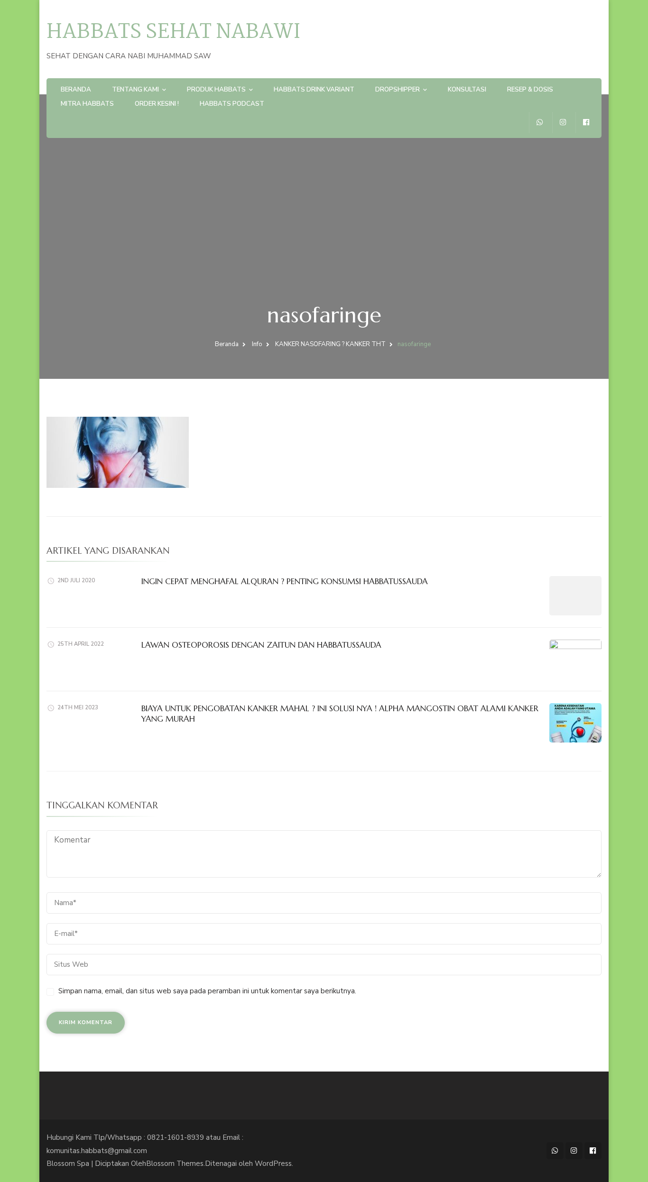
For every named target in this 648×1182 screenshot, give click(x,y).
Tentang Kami (135, 89)
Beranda (76, 89)
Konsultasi (467, 89)
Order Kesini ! (157, 104)
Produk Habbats (216, 89)
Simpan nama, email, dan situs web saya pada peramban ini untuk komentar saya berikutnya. (207, 991)
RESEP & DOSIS (530, 89)
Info (257, 344)
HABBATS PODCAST (232, 104)
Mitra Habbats (87, 104)
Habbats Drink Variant (314, 89)
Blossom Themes (175, 1163)
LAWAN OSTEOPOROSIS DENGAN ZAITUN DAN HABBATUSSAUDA (261, 645)
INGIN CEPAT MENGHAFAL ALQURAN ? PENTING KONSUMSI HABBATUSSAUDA (284, 581)
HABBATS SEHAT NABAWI (173, 32)
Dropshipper (397, 89)
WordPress (273, 1163)
